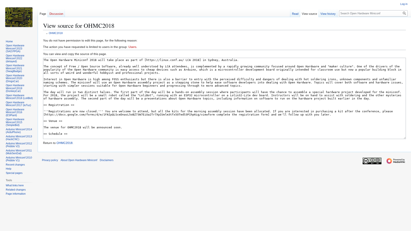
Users (132, 47)
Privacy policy (50, 160)
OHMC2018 (56, 33)
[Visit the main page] (19, 17)
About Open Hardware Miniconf (79, 160)
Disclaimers (106, 160)
